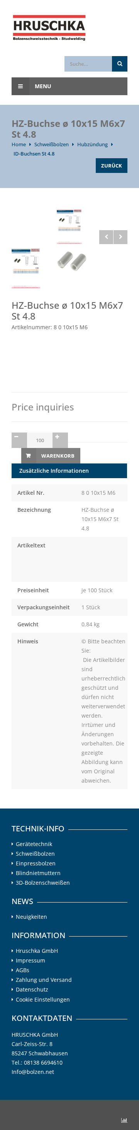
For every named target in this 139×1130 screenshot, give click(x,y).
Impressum (30, 960)
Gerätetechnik (34, 844)
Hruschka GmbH (37, 950)
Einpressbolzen (36, 863)
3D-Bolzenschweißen (43, 882)
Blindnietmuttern (38, 873)
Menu (42, 86)
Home (19, 144)
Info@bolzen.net (33, 1071)
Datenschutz (32, 989)
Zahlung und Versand (44, 979)
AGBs (22, 970)
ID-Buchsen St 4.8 (34, 153)
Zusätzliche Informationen (54, 470)
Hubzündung (92, 144)
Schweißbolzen (51, 144)
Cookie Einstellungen (43, 999)
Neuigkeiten (31, 916)
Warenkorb (58, 455)
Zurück (111, 165)
